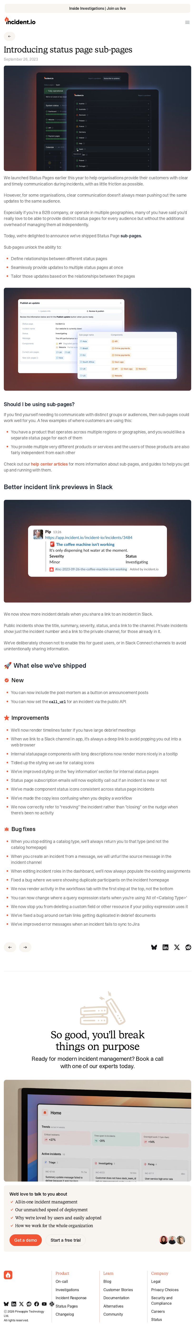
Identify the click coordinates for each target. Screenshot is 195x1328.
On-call (62, 1281)
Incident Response (71, 1297)
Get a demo (25, 1240)
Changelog (65, 1314)
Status (156, 1319)
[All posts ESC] (9, 36)
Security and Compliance (161, 1300)
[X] (177, 947)
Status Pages (67, 1306)
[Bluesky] (154, 947)
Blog (107, 1281)
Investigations (67, 1289)
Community (113, 1314)
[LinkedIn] (165, 947)
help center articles (49, 464)
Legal (156, 1281)
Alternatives (113, 1306)
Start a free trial (66, 1240)
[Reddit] (188, 947)
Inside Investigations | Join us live (97, 8)
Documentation (116, 1297)
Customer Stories (118, 1289)
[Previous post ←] (10, 947)
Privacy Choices (165, 1289)
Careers (158, 1311)
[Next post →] (25, 947)
